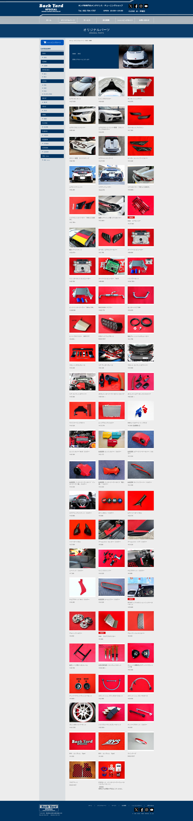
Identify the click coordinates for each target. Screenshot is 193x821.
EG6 (45, 91)
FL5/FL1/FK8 (48, 94)
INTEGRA (46, 70)
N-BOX (45, 131)
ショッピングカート (53, 42)
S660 (44, 115)
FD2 (45, 85)
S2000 (44, 62)
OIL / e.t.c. (45, 156)
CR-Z (44, 106)
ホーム (71, 40)
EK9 (45, 88)
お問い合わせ (150, 805)
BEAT (44, 98)
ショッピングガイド (137, 805)
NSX (44, 53)
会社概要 (124, 805)
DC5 (45, 74)
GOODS (45, 148)
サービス (114, 805)
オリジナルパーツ (79, 40)
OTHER (45, 139)
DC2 (45, 77)
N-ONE (44, 123)
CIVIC (44, 81)
